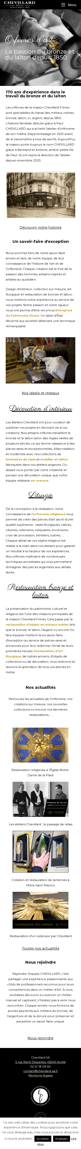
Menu (71, 5)
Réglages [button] (61, 1138)
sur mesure (39, 480)
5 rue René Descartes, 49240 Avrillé (40, 1062)
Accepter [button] (43, 1138)
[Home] (23, 4)
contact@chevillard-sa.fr (40, 1071)
